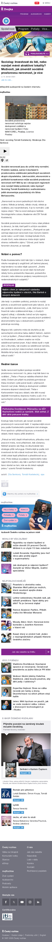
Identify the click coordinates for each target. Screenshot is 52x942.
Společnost (8, 28)
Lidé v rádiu (32, 859)
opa (42, 474)
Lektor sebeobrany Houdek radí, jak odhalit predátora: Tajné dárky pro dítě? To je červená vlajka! (31, 601)
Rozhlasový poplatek (36, 871)
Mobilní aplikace (9, 887)
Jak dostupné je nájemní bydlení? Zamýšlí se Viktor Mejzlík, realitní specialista (30, 568)
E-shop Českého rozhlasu (17, 718)
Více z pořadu (10, 660)
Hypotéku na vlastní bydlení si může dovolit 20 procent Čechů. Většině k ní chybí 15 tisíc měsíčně (31, 545)
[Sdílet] (7, 160)
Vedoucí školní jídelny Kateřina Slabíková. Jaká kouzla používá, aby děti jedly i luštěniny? (31, 679)
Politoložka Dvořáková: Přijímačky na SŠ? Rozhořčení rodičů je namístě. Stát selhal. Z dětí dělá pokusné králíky (25, 412)
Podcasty (6, 883)
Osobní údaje (17, 935)
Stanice (5, 859)
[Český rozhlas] (9, 3)
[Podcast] (2, 160)
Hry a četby (9, 509)
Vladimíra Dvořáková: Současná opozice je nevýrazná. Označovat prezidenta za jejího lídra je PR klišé (31, 667)
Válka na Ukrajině (10, 852)
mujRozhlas (6, 502)
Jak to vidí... (6, 80)
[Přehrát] (5, 151)
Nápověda (32, 856)
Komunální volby (10, 856)
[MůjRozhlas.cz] (5, 92)
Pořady (35, 28)
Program (24, 14)
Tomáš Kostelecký (30, 474)
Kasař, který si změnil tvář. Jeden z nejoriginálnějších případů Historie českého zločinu (32, 637)
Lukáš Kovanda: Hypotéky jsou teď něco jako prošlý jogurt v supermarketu (31, 556)
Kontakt (30, 867)
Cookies (5, 935)
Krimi (23, 509)
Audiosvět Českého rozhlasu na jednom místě (20, 532)
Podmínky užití (31, 935)
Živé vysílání (9, 520)
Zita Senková (14, 474)
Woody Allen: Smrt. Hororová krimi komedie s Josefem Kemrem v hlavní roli (31, 625)
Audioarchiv (36, 14)
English (43, 935)
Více (46, 28)
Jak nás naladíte (34, 852)
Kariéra (30, 863)
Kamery (47, 14)
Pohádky (7, 515)
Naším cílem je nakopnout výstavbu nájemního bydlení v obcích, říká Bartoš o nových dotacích (24, 292)
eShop (5, 863)
